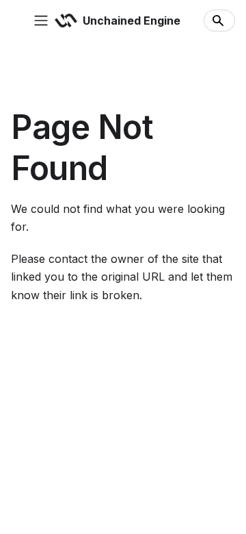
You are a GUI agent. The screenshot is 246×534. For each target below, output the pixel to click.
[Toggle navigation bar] (41, 20)
